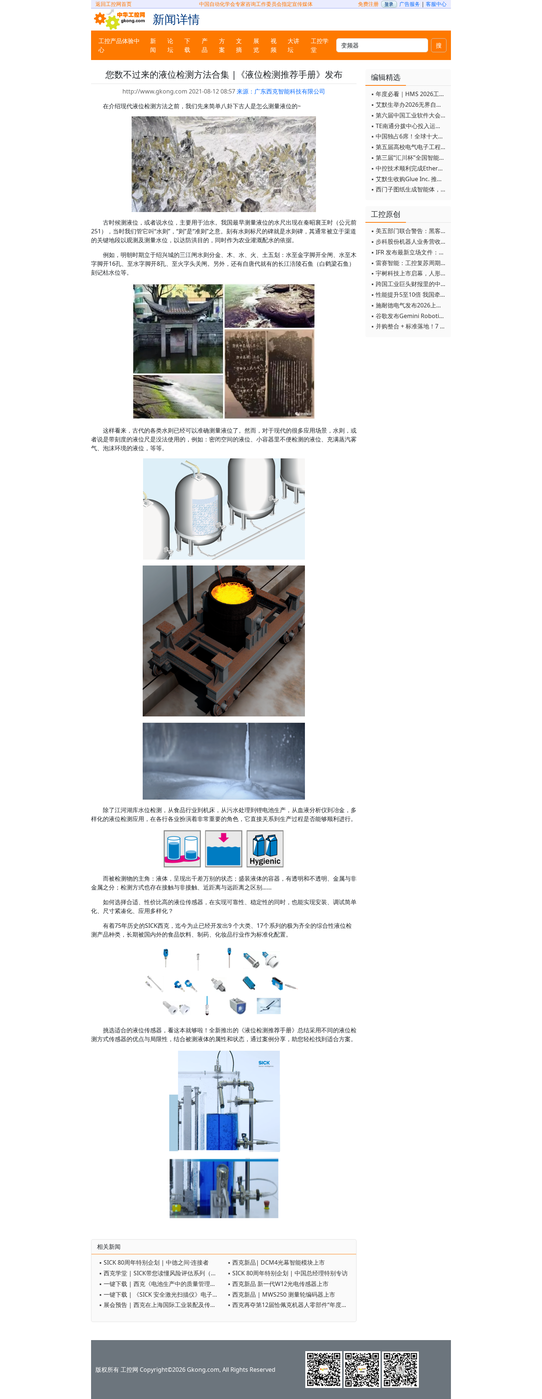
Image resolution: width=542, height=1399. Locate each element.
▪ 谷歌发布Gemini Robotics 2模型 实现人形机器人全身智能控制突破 (409, 316)
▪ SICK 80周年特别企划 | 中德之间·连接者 (154, 1262)
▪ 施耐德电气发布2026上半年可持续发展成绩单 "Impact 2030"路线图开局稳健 (409, 305)
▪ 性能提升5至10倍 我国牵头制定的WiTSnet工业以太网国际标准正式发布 (409, 294)
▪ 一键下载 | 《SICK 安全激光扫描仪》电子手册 (161, 1294)
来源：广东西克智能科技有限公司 (281, 91)
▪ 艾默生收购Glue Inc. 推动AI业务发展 (409, 179)
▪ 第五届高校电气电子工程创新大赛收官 (409, 147)
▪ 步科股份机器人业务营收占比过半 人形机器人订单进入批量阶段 (409, 241)
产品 (205, 45)
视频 (274, 45)
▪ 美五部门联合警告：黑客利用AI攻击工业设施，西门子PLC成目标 (409, 231)
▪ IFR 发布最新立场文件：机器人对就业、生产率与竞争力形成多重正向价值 (409, 252)
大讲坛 (293, 45)
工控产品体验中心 (119, 45)
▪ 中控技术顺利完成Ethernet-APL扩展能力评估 (409, 168)
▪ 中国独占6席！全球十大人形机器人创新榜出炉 (409, 136)
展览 (256, 45)
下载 (187, 45)
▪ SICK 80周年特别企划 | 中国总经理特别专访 (287, 1273)
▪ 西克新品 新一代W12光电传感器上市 (278, 1284)
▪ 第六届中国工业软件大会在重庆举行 (409, 115)
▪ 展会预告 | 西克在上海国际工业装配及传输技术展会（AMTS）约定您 (161, 1305)
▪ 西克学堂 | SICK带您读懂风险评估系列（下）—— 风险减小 (161, 1273)
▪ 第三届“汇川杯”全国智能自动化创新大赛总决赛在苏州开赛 (409, 158)
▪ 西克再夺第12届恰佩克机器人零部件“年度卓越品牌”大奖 (289, 1305)
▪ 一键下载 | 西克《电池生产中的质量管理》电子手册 (161, 1284)
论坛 (170, 45)
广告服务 (409, 3)
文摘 (239, 45)
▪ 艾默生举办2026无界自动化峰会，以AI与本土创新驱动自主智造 (409, 105)
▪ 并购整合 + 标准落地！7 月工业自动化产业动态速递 (409, 326)
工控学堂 (320, 45)
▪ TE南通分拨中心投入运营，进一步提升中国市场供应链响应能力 (409, 126)
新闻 (153, 45)
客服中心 (436, 3)
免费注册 (368, 3)
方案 (222, 45)
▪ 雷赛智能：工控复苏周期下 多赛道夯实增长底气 (409, 263)
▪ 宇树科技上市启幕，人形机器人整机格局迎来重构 (409, 273)
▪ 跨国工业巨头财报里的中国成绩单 (409, 284)
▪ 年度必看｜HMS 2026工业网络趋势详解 (409, 94)
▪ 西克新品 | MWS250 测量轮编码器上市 (281, 1294)
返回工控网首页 (113, 3)
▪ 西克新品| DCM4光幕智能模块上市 (276, 1262)
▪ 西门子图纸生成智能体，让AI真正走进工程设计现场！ (409, 189)
